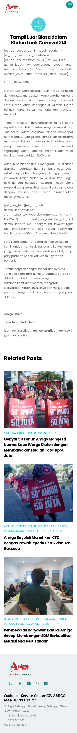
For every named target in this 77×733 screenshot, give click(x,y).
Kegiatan (57, 531)
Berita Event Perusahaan (36, 433)
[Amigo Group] (13, 11)
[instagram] (11, 683)
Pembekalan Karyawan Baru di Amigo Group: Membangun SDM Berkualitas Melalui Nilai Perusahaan (38, 636)
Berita (9, 619)
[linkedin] (46, 683)
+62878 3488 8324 (16, 724)
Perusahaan (50, 624)
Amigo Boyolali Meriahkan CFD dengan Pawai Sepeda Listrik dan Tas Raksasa (37, 543)
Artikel (9, 433)
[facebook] (19, 683)
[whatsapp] (37, 683)
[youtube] (28, 683)
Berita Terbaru (36, 531)
